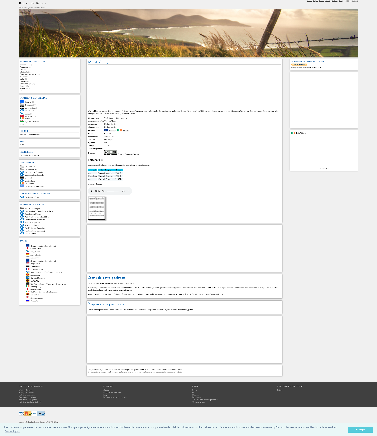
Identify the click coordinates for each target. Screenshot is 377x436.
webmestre (156, 372)
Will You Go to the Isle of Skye (37, 217)
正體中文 (348, 1)
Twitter (279, 390)
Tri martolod (35, 266)
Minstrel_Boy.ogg (105, 179)
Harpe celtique (26, 84)
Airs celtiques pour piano (30, 134)
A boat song (35, 275)
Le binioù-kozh (31, 169)
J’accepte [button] (360, 429)
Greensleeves (35, 249)
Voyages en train (198, 402)
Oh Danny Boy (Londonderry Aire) (44, 292)
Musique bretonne (26, 390)
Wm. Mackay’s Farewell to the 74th (39, 211)
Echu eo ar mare (36, 298)
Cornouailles (30, 108)
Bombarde (24, 67)
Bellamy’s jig (35, 286)
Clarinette (24, 72)
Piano (22, 86)
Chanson (107, 134)
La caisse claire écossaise (34, 175)
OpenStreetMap (324, 169)
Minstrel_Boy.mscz (105, 176)
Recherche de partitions (29, 155)
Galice (27, 114)
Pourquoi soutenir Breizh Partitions (305, 68)
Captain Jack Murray (33, 214)
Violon (22, 88)
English (315, 1)
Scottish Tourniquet (32, 208)
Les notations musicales (34, 186)
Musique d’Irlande (26, 392)
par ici (190, 310)
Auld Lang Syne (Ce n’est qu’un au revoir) (47, 272)
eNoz (194, 392)
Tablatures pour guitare (28, 399)
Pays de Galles (30, 121)
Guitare (23, 81)
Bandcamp (196, 397)
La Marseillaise (36, 269)
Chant (22, 69)
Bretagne (28, 105)
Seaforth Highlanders (33, 222)
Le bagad (28, 178)
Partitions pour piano (27, 395)
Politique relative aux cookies (115, 397)
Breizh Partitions (32, 3)
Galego (341, 1)
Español (321, 1)
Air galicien (35, 252)
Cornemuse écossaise (28, 74)
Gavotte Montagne (38, 278)
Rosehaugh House (32, 225)
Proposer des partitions (112, 392)
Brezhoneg (335, 1)
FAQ (105, 395)
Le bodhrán (29, 183)
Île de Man (29, 116)
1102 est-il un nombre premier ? (205, 399)
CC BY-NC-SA (52, 422)
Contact (106, 390)
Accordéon (24, 65)
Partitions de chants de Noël (30, 402)
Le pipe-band (30, 181)
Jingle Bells (35, 263)
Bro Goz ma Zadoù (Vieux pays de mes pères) (48, 284)
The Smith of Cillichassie (35, 220)
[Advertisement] (184, 87)
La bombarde (30, 166)
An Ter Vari (34, 281)
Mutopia (195, 395)
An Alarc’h (34, 258)
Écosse (27, 111)
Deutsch (327, 1)
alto (112, 137)
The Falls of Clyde (32, 197)
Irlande (27, 119)
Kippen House (30, 234)
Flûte (22, 76)
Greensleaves (35, 289)
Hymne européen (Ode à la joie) (43, 246)
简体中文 (355, 1)
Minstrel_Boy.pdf (105, 173)
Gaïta (22, 79)
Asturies (28, 102)
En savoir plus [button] (12, 431)
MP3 (22, 145)
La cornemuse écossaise (34, 172)
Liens (194, 390)
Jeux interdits (35, 255)
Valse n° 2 (34, 301)
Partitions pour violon (27, 397)
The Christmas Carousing (35, 228)
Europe (112, 131)
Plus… (22, 91)
